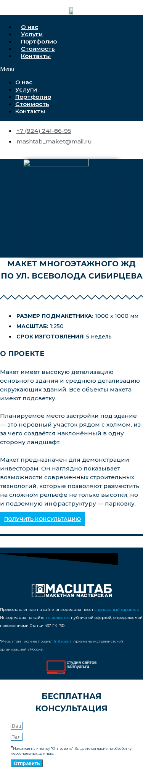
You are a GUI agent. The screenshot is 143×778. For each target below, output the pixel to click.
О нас (29, 27)
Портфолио (39, 41)
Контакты (36, 56)
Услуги (32, 34)
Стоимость (38, 48)
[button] (70, 69)
